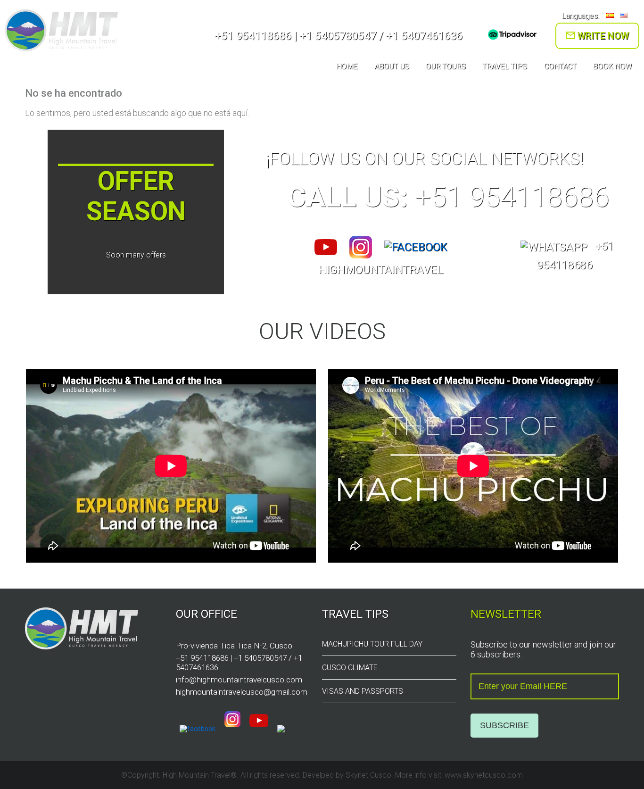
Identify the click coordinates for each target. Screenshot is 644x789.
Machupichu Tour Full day (372, 644)
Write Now (602, 36)
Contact (560, 66)
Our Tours (446, 66)
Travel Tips (504, 66)
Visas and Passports (362, 691)
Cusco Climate (350, 667)
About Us (391, 66)
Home (346, 66)
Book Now (612, 66)
